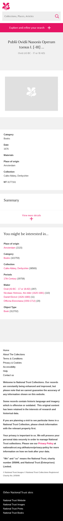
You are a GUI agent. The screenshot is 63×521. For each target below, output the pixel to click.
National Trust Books (13, 512)
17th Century (10, 278)
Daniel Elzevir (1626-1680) (17, 297)
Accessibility (9, 367)
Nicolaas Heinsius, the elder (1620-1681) (24, 293)
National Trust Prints (13, 508)
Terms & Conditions (13, 358)
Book (6, 311)
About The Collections (14, 354)
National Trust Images (14, 504)
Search (57, 15)
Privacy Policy (45, 443)
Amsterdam (9, 247)
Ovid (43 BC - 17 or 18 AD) (17, 289)
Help (5, 371)
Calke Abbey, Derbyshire (16, 268)
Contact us (8, 375)
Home (6, 350)
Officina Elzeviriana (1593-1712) (20, 301)
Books (7, 258)
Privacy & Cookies (12, 362)
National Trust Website (14, 500)
